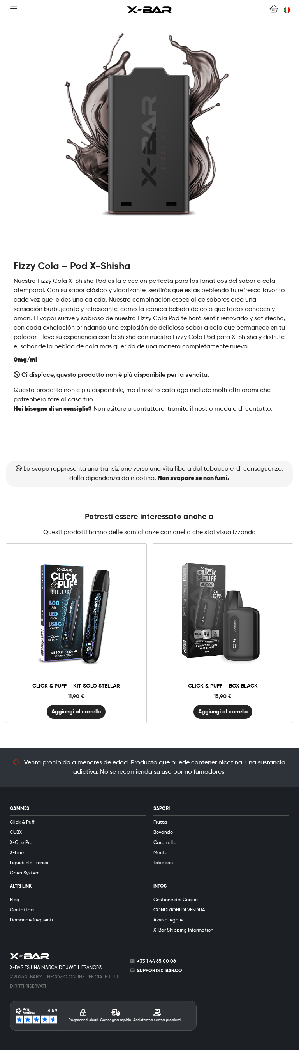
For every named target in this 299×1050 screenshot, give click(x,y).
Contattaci (22, 910)
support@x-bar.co (159, 971)
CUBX (16, 832)
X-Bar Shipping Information (183, 930)
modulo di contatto (243, 409)
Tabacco (163, 863)
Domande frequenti (31, 920)
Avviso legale (168, 920)
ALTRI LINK (21, 886)
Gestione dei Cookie (175, 900)
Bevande (163, 832)
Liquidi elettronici (29, 863)
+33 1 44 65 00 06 (156, 961)
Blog (14, 900)
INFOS (160, 886)
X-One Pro (21, 842)
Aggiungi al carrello (76, 712)
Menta (160, 853)
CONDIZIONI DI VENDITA (179, 910)
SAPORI (161, 808)
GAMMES (19, 808)
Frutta (160, 822)
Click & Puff (22, 822)
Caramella (165, 842)
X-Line (17, 853)
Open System (24, 873)
